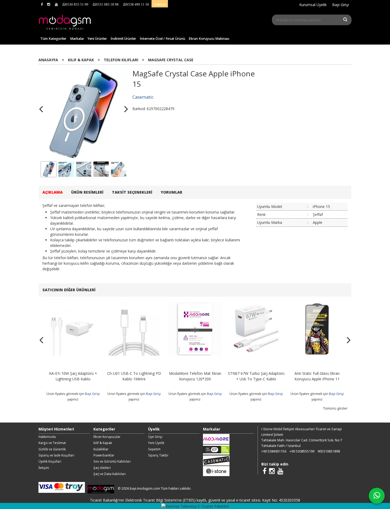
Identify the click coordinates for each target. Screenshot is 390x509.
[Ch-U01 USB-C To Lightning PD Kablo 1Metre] (134, 304)
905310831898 (329, 451)
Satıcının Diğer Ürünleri (69, 289)
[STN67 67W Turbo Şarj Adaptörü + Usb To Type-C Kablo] (256, 304)
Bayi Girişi (92, 393)
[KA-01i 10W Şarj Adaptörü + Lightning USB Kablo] (73, 304)
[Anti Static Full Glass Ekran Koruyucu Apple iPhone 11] (317, 304)
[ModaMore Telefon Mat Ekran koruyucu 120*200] (195, 304)
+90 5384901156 (273, 451)
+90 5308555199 (301, 451)
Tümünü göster (335, 408)
